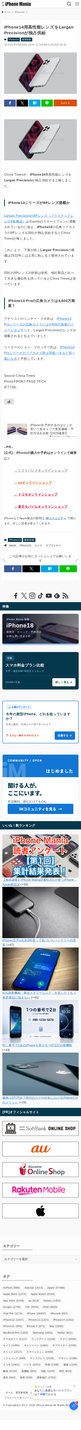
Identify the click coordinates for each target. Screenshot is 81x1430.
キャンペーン (36, 1345)
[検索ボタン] (69, 4)
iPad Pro (12, 1313)
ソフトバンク (14, 1358)
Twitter (65, 1332)
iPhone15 (12, 1326)
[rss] (65, 595)
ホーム (9, 1392)
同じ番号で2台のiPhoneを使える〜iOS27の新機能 (37, 1045)
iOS (32, 1307)
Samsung (43, 1332)
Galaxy (52, 1300)
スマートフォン (40, 1352)
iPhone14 (14, 39)
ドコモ (11, 1364)
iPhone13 (38, 1320)
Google (12, 1307)
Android (34, 1287)
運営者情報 (22, 1392)
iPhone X (36, 1326)
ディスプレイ (42, 1358)
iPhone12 (13, 1320)
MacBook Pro (15, 1332)
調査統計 (46, 1377)
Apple (12, 545)
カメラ (38, 545)
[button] (10, 103)
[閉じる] (74, 1386)
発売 (9, 1377)
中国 (52, 1364)
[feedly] (57, 595)
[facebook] (15, 595)
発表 (26, 1377)
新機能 (29, 1371)
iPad (50, 1307)
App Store (13, 1300)
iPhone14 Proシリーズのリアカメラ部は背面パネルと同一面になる (39, 353)
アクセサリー (15, 1339)
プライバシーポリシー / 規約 (20, 1397)
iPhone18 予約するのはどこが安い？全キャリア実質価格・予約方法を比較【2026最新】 (52, 429)
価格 (70, 1364)
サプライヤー (53, 545)
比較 (48, 1371)
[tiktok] (40, 595)
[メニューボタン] (77, 4)
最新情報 (26, 39)
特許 (65, 1371)
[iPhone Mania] (17, 4)
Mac (56, 1326)
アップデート (43, 1339)
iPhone (36, 1313)
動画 (10, 1371)
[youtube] (48, 595)
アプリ (68, 1339)
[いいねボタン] (9, 402)
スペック (12, 1352)
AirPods (11, 1287)
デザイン (68, 1358)
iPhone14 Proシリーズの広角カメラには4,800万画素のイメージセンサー (39, 324)
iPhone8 (59, 1313)
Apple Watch (43, 1294)
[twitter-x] (24, 595)
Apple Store (14, 1294)
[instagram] (32, 595)
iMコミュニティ (55, 518)
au (34, 1300)
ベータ (32, 1364)
